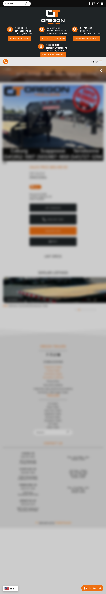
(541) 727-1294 (86, 28)
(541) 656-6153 (52, 45)
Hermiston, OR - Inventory (53, 55)
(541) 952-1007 (21, 28)
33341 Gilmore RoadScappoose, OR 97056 (57, 32)
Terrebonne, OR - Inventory (86, 38)
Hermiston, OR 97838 (56, 51)
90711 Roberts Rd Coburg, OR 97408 (23, 32)
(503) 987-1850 (53, 28)
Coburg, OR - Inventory (19, 38)
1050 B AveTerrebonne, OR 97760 (90, 32)
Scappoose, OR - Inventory (53, 38)
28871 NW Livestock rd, (57, 48)
